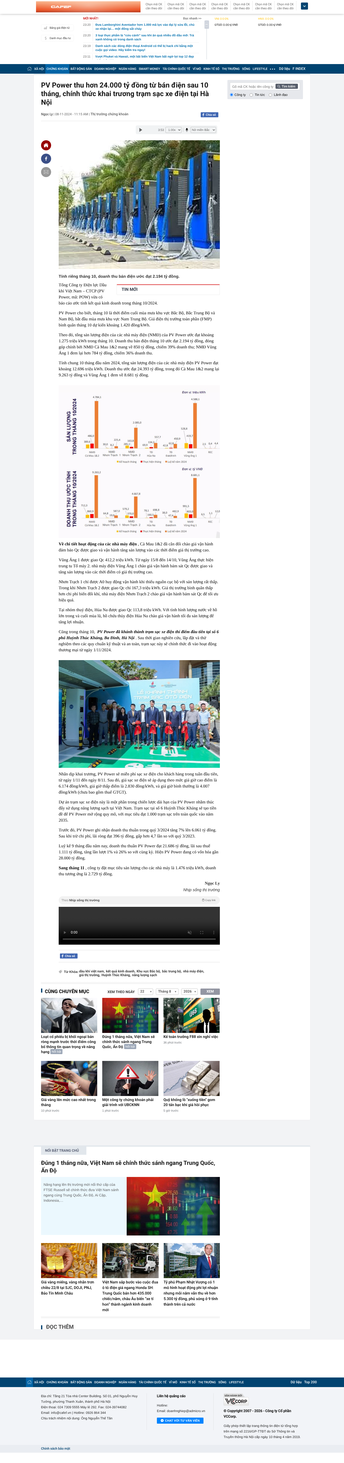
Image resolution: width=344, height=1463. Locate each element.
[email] (46, 172)
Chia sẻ (211, 115)
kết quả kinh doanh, (120, 971)
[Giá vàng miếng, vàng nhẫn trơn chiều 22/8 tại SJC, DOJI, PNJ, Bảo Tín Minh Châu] (69, 1260)
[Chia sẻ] (46, 159)
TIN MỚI (129, 289)
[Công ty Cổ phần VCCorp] (263, 1399)
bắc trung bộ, (172, 971)
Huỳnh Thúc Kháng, (116, 975)
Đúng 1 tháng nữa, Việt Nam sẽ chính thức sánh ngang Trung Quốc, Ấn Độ (128, 1041)
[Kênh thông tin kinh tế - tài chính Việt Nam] (88, 6)
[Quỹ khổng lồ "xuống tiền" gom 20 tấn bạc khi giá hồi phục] (191, 1078)
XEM (210, 992)
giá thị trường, (89, 975)
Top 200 (310, 1382)
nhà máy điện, (193, 971)
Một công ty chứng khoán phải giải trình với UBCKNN (128, 1102)
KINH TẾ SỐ (211, 69)
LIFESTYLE (260, 69)
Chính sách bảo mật (55, 1449)
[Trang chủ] (29, 69)
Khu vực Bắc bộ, (148, 971)
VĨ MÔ (197, 69)
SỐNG (246, 69)
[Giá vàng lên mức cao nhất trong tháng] (69, 1078)
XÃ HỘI (39, 69)
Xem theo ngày (121, 992)
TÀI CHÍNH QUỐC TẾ (176, 69)
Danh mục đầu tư (60, 38)
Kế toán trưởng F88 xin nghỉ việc (190, 1036)
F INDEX (299, 69)
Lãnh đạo (281, 95)
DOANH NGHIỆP (105, 69)
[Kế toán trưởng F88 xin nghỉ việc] (191, 1015)
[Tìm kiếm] (287, 86)
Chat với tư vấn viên (182, 1420)
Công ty (240, 95)
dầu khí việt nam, (92, 971)
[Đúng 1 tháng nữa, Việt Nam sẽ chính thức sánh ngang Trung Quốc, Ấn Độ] (130, 1015)
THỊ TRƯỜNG (230, 69)
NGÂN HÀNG (127, 69)
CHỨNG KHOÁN (57, 69)
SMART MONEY (149, 69)
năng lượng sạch (144, 975)
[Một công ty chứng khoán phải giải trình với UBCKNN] (130, 1078)
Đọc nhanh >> (192, 18)
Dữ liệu (284, 69)
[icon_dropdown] (304, 6)
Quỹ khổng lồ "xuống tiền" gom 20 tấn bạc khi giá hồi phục (189, 1102)
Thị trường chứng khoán (109, 114)
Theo (138, 900)
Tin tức (260, 95)
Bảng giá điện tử (60, 28)
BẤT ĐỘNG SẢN (81, 69)
